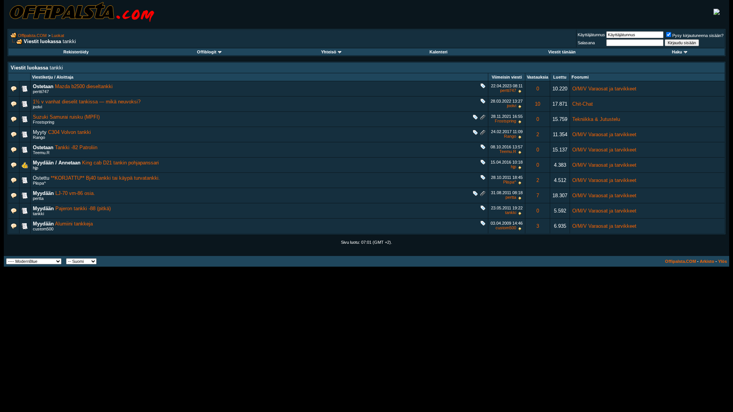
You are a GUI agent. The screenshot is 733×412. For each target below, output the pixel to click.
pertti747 (41, 91)
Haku (677, 52)
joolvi (37, 107)
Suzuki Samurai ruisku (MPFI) (66, 117)
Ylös (722, 261)
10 (537, 104)
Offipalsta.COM (32, 35)
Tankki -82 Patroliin (76, 147)
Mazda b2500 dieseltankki (84, 86)
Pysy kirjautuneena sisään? (697, 35)
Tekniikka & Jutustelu (596, 119)
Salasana (586, 42)
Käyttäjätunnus (591, 34)
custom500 (43, 229)
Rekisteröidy (76, 52)
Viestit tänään (562, 52)
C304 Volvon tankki (69, 132)
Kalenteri (438, 52)
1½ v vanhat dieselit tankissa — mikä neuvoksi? (86, 102)
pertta (38, 198)
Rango (39, 137)
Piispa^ (39, 183)
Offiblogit (206, 52)
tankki (38, 213)
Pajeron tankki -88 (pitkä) (83, 208)
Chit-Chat (582, 104)
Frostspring (43, 122)
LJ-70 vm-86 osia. (75, 193)
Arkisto (707, 261)
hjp (35, 168)
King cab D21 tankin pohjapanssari (120, 163)
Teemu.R (41, 152)
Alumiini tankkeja (74, 224)
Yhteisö (328, 52)
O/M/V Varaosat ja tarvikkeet (604, 89)
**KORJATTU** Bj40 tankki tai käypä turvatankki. (105, 178)
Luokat (58, 35)
